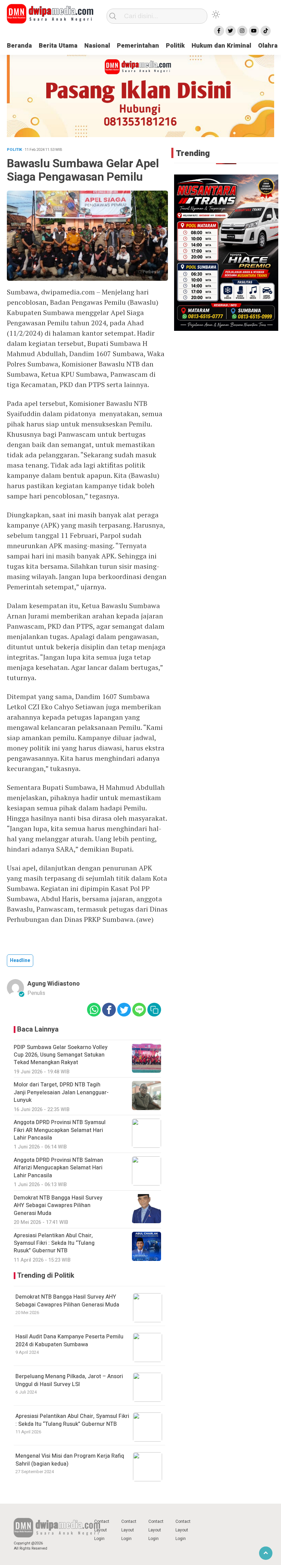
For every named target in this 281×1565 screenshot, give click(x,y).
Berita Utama (58, 45)
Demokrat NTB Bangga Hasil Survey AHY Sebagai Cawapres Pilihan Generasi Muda (67, 1301)
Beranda (19, 45)
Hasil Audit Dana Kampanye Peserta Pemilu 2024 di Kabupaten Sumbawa (69, 1340)
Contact (101, 1521)
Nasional (97, 45)
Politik (175, 45)
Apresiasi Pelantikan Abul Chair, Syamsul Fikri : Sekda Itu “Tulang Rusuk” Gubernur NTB (72, 1420)
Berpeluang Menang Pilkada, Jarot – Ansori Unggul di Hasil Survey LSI (69, 1380)
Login (99, 1539)
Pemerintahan (138, 45)
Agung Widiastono (53, 983)
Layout (100, 1530)
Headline (20, 960)
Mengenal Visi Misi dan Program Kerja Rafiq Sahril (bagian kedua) (69, 1460)
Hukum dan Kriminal (221, 45)
